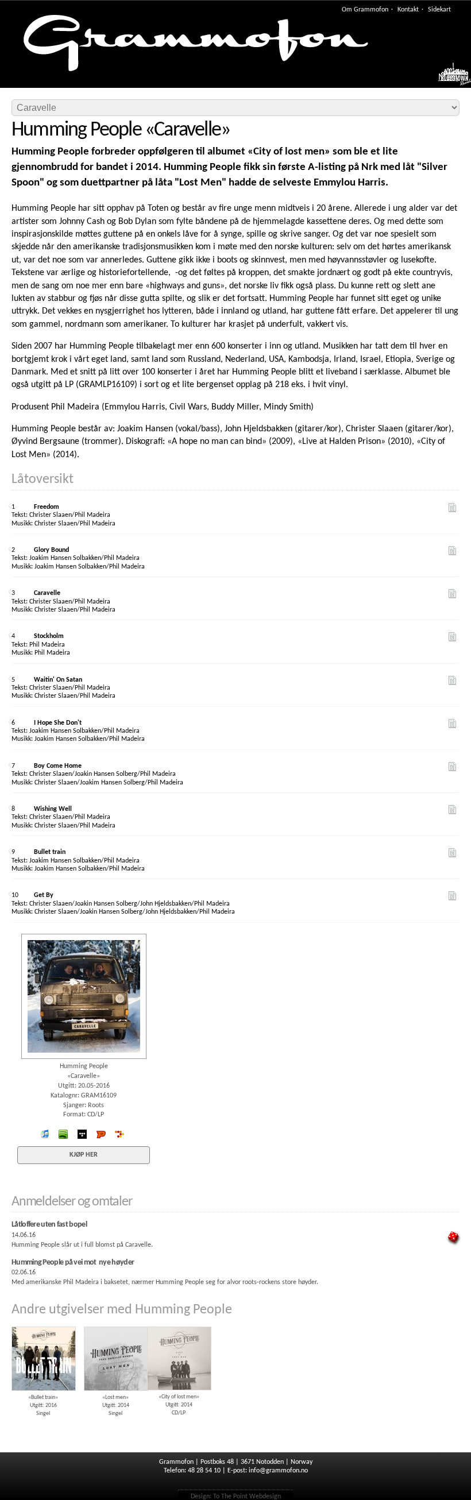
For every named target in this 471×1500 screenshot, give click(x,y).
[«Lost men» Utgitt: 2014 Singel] (115, 1322)
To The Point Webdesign (247, 1496)
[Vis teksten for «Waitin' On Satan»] (452, 680)
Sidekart (439, 9)
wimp (82, 1134)
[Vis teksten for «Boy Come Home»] (452, 766)
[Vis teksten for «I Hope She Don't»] (452, 723)
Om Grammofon (365, 9)
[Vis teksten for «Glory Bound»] (452, 550)
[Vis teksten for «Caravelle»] (452, 593)
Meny (449, 77)
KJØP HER (84, 1154)
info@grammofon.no (278, 1470)
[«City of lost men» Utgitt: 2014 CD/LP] (178, 1322)
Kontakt (408, 9)
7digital (120, 1134)
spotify (63, 1134)
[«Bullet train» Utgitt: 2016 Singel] (43, 1322)
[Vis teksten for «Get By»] (452, 895)
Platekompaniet (101, 1134)
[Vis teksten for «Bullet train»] (452, 852)
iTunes (45, 1134)
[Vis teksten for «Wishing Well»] (452, 809)
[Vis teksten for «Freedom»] (452, 507)
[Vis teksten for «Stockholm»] (452, 636)
